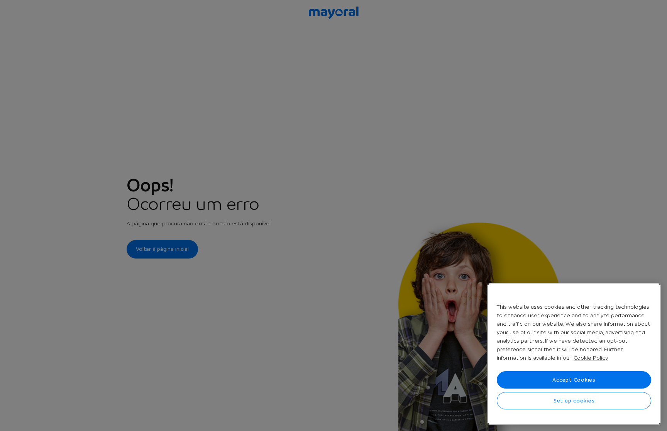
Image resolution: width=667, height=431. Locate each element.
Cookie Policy (591, 357)
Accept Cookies (574, 379)
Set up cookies (574, 400)
